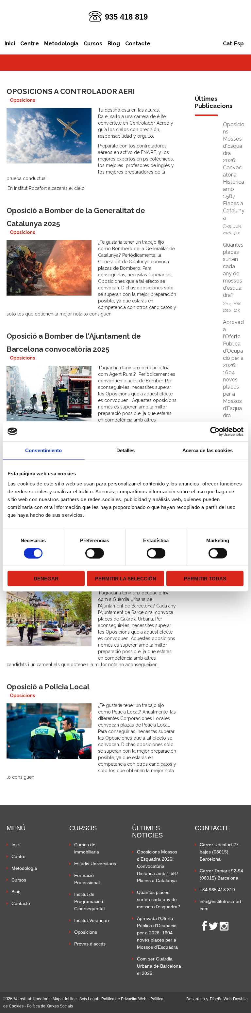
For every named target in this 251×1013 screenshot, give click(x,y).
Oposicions (22, 100)
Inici (10, 43)
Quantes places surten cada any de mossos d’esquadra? (158, 899)
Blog (114, 43)
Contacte (137, 43)
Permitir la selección (125, 578)
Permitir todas (205, 578)
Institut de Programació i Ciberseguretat (89, 901)
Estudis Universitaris (95, 863)
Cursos (93, 43)
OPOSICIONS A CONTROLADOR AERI (71, 91)
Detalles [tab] (125, 450)
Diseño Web (221, 999)
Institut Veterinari (91, 920)
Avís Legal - (90, 999)
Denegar (46, 578)
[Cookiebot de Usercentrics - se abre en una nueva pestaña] (214, 431)
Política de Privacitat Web (123, 999)
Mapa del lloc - (66, 999)
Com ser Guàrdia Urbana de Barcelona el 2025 (159, 966)
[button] (219, 964)
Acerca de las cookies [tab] (207, 450)
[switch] (94, 553)
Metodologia (61, 43)
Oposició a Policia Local (48, 687)
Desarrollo (195, 999)
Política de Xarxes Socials (50, 1006)
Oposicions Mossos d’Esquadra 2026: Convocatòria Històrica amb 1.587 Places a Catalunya (157, 866)
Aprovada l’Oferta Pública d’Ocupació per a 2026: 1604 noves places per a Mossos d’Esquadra (157, 933)
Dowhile (240, 999)
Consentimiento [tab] (43, 450)
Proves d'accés (90, 943)
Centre (29, 43)
